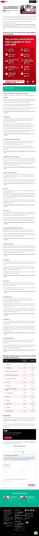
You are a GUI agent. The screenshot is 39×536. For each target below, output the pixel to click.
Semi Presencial (8, 465)
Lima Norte (11, 517)
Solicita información (8, 437)
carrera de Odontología (8, 118)
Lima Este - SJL (6, 517)
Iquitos (5, 514)
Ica (12, 512)
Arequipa (5, 511)
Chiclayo (9, 511)
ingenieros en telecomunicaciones (11, 162)
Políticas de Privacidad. (23, 479)
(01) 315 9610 (20, 511)
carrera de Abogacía (8, 190)
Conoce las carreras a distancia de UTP (14, 497)
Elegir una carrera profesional (8, 16)
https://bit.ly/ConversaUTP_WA (20, 515)
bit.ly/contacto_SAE (18, 526)
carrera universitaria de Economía (10, 282)
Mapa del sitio (27, 518)
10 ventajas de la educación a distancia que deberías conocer (31, 497)
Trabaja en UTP (8, 525)
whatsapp (36, 533)
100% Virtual (8, 466)
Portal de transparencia (29, 514)
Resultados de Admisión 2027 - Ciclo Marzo (8, 523)
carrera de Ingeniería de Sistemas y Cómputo (12, 141)
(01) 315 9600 (20, 523)
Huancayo (9, 512)
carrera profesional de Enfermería (10, 212)
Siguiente (30, 485)
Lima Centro (9, 514)
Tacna (5, 520)
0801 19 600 (20, 524)
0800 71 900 (20, 512)
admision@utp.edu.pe (19, 517)
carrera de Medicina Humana (9, 99)
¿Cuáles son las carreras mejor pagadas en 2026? (13, 90)
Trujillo (8, 520)
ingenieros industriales (9, 345)
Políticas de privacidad (29, 513)
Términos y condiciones (29, 516)
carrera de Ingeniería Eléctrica (10, 245)
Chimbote (5, 512)
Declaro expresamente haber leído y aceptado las (16, 479)
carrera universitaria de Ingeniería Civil (11, 298)
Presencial (7, 464)
